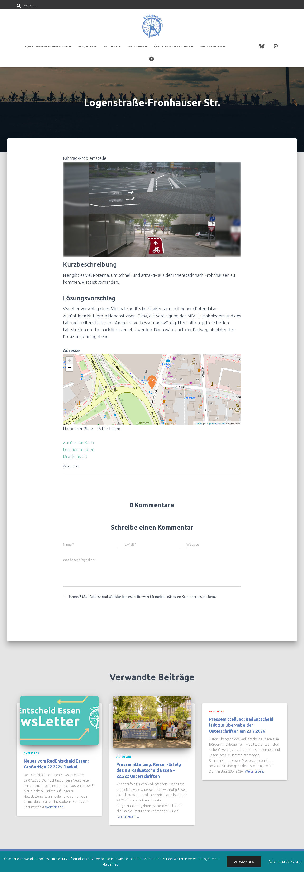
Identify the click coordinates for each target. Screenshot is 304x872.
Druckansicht (75, 456)
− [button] (69, 367)
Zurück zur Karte (79, 442)
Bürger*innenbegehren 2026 (46, 46)
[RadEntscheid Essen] (152, 26)
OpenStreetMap (216, 423)
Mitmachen (136, 46)
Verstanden (244, 861)
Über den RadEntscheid (172, 46)
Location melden (78, 449)
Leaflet (198, 423)
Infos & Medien (211, 46)
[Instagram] (242, 46)
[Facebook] (233, 46)
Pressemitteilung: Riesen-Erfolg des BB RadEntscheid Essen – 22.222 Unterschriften (148, 770)
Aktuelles (86, 46)
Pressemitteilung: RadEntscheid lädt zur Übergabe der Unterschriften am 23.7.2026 (241, 725)
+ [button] (69, 360)
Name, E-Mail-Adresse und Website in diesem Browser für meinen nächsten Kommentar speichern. (142, 596)
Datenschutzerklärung (285, 861)
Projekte (110, 46)
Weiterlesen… (56, 807)
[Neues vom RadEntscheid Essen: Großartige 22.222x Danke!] (59, 720)
